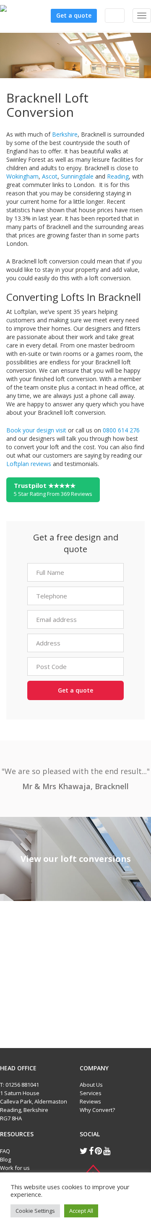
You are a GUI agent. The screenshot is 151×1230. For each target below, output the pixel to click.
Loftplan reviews (28, 464)
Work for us (15, 1168)
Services (91, 1093)
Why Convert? (97, 1110)
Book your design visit (36, 430)
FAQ (5, 1151)
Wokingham (22, 176)
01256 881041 (22, 1084)
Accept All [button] (81, 1210)
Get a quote (73, 15)
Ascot (49, 176)
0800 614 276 (121, 430)
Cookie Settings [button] (35, 1210)
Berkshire (65, 134)
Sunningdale (77, 176)
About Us (91, 1084)
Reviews (90, 1101)
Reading (118, 176)
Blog (5, 1159)
